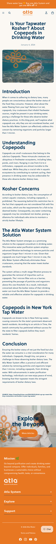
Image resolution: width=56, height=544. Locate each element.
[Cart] (52, 13)
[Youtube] (30, 539)
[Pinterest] (35, 539)
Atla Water (31, 527)
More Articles (28, 433)
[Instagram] (25, 539)
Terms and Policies (28, 533)
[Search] (9, 13)
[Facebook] (20, 539)
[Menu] (3, 13)
